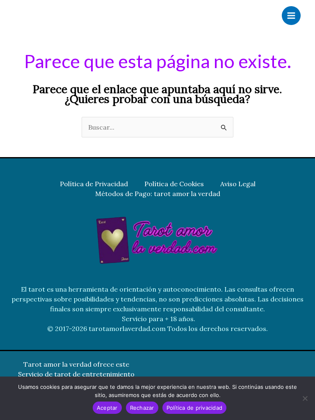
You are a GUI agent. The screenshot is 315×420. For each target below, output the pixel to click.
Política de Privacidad (94, 184)
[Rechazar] (305, 398)
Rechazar (142, 407)
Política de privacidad (195, 407)
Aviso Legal (238, 184)
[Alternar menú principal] (291, 15)
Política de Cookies (174, 184)
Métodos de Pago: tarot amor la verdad (157, 193)
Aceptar (107, 407)
